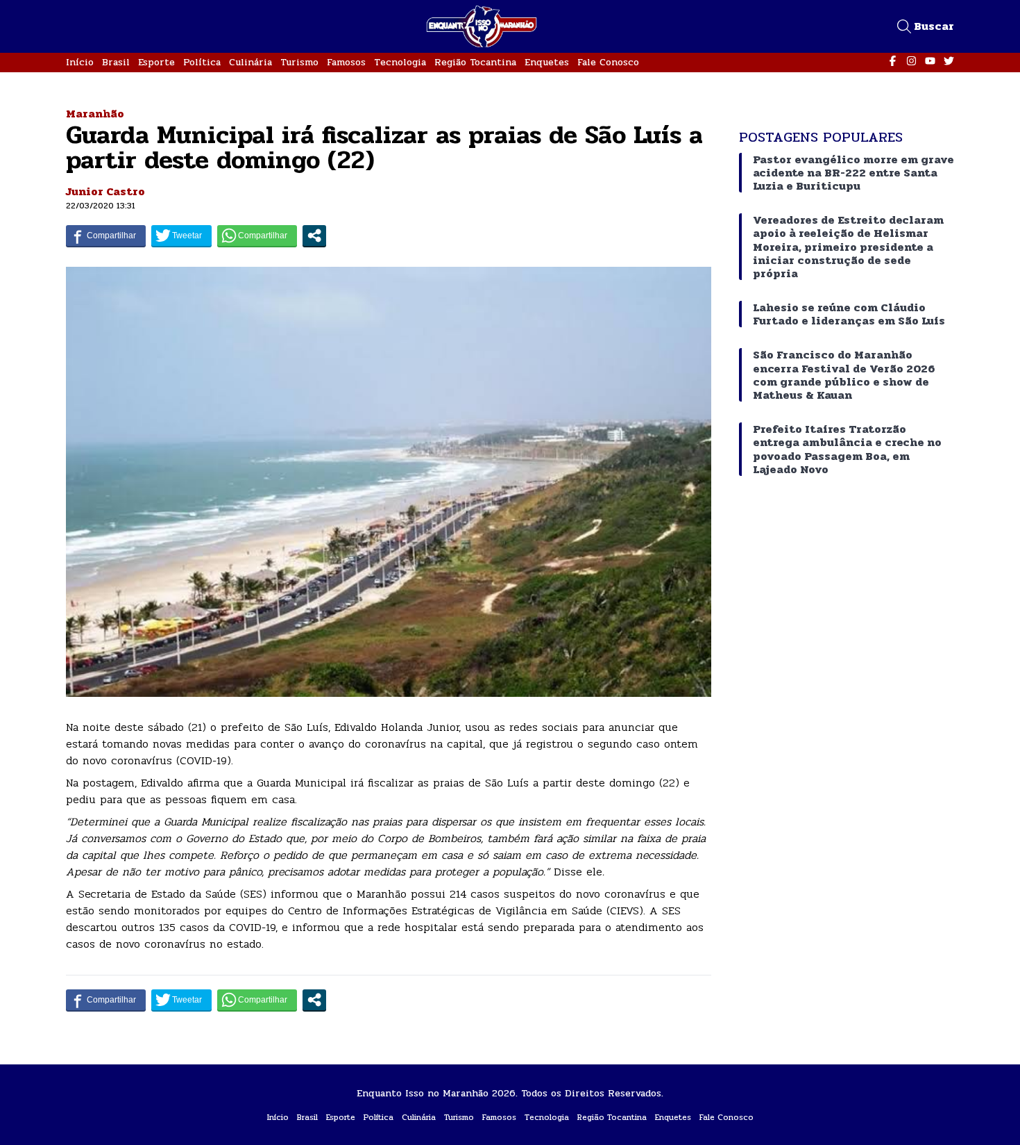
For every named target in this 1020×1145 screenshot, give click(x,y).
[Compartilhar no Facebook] (106, 235)
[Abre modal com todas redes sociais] (314, 235)
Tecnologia (400, 62)
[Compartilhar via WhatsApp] (257, 235)
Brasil (116, 62)
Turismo (299, 62)
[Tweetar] (181, 235)
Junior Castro (105, 191)
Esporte (156, 62)
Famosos (346, 62)
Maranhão (95, 113)
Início (80, 62)
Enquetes (547, 62)
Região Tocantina (475, 62)
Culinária (250, 62)
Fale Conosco (608, 62)
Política (202, 62)
